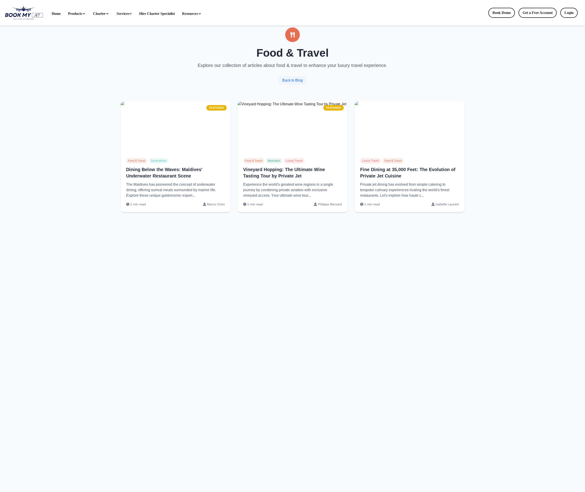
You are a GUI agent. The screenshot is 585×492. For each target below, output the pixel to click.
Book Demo (501, 13)
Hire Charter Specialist (157, 14)
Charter (99, 14)
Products (75, 14)
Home (56, 14)
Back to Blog (292, 80)
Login (569, 13)
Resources (190, 14)
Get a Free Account (538, 13)
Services (123, 14)
